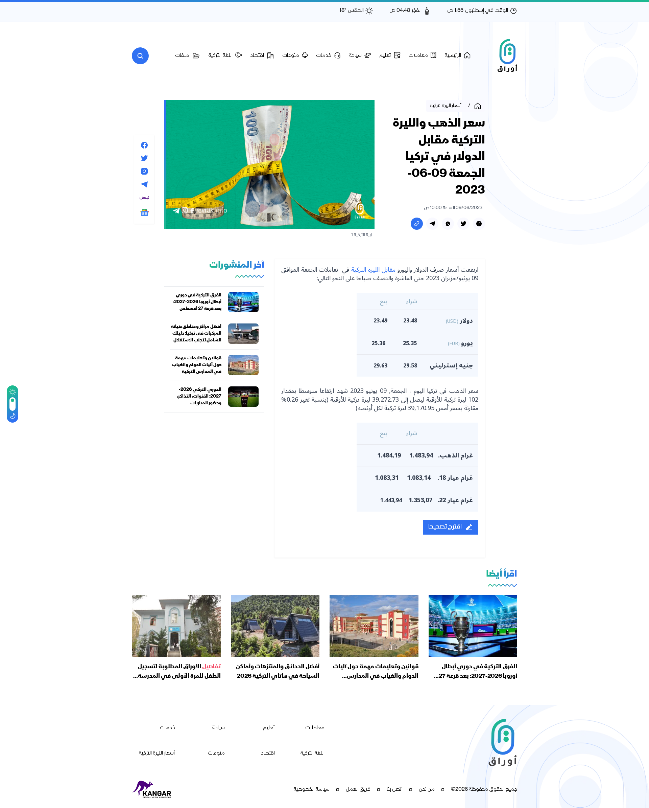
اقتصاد (268, 753)
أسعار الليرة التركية (157, 753)
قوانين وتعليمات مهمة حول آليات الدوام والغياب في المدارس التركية (196, 365)
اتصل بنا (395, 790)
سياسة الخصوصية (311, 790)
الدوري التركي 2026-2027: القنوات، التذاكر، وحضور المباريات (199, 396)
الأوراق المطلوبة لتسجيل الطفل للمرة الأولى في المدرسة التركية (179, 676)
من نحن (427, 790)
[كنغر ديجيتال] (152, 790)
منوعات (216, 753)
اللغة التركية (312, 753)
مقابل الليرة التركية (373, 269)
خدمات (167, 728)
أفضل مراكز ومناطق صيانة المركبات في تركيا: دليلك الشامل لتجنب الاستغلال (196, 333)
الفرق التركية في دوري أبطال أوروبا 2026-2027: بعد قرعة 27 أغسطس (197, 302)
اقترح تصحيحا (445, 527)
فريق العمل (358, 790)
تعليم (269, 728)
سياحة (218, 728)
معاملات (314, 728)
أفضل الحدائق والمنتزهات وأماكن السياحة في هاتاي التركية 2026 (277, 671)
